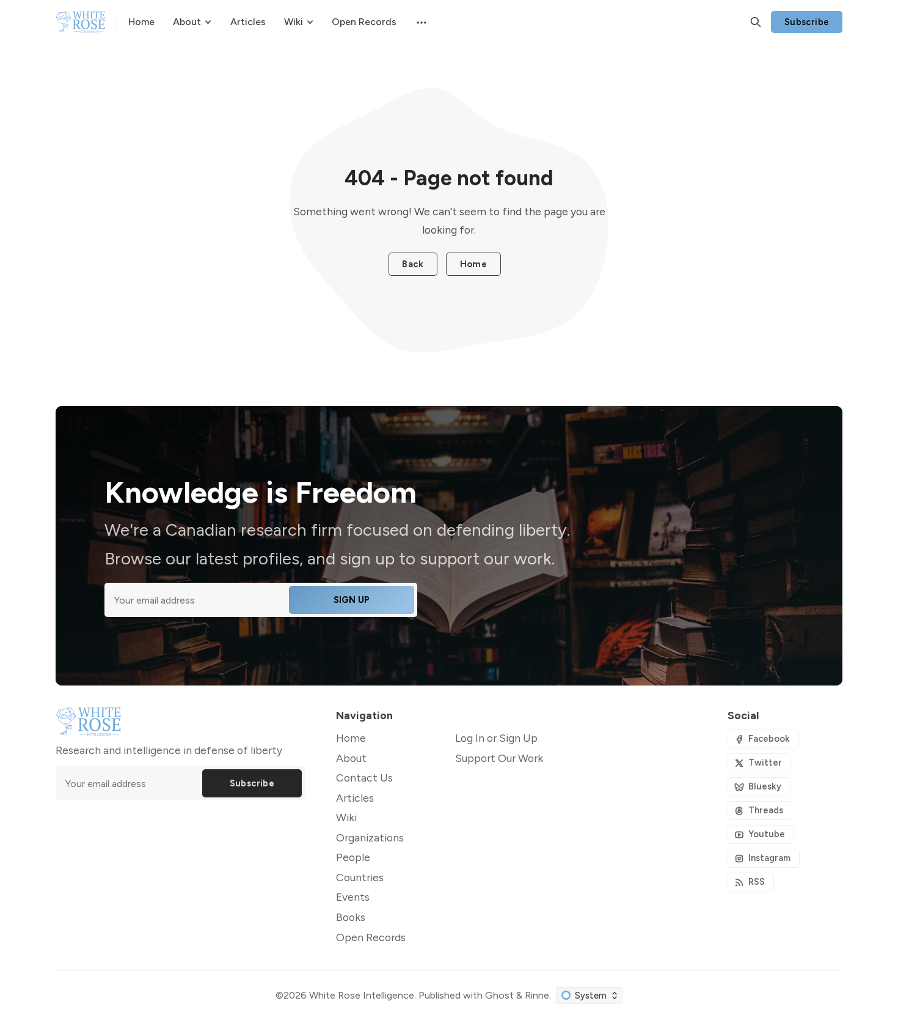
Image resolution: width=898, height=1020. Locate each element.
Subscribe (807, 22)
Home (473, 264)
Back (412, 264)
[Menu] (420, 22)
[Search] (756, 22)
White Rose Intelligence (361, 995)
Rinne (537, 995)
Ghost (499, 995)
